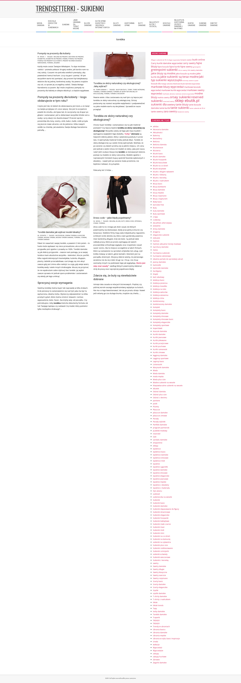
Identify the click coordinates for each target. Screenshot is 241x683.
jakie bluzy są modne (163, 73)
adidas (156, 126)
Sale (154, 437)
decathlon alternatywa (162, 223)
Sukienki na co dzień (161, 536)
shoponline (157, 443)
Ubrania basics (159, 629)
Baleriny (156, 135)
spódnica (138, 221)
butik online (198, 59)
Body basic (157, 202)
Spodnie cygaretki (160, 467)
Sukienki (156, 500)
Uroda (155, 641)
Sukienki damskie (160, 506)
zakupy (156, 653)
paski (155, 403)
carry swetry (189, 63)
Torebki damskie (160, 614)
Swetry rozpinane (160, 578)
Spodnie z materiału (161, 488)
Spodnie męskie (159, 482)
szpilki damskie (159, 593)
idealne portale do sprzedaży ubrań (168, 259)
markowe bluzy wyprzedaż (167, 86)
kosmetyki (41, 59)
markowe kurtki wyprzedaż (174, 90)
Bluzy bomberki (159, 186)
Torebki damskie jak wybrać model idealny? (59, 232)
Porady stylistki (159, 421)
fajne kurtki (174, 66)
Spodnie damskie (160, 470)
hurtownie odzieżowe (162, 256)
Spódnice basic (159, 452)
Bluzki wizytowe (159, 168)
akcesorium (59, 235)
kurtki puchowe (159, 346)
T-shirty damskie (160, 596)
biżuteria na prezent (76, 57)
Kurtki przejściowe (160, 343)
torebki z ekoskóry (117, 94)
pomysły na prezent (75, 59)
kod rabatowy (158, 277)
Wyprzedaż (157, 647)
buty (123, 221)
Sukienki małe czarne (162, 524)
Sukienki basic (159, 503)
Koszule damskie (160, 331)
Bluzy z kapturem (160, 199)
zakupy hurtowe (159, 656)
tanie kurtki (164, 108)
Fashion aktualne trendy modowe (167, 244)
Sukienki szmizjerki (161, 551)
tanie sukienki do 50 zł (197, 108)
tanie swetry (157, 111)
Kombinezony (158, 301)
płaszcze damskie (160, 412)
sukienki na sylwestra (162, 542)
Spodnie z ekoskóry (161, 485)
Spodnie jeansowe (160, 479)
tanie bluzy (182, 104)
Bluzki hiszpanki (159, 159)
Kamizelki (157, 265)
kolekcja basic (158, 280)
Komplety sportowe (161, 325)
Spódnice (157, 449)
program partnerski (161, 427)
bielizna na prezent (61, 57)
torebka (50, 63)
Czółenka (156, 220)
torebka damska (106, 91)
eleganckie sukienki (161, 235)
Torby (127, 134)
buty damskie (158, 211)
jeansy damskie (159, 262)
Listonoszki (157, 364)
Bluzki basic (158, 153)
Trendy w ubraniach (161, 626)
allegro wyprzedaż (174, 60)
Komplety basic (159, 310)
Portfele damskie (160, 424)
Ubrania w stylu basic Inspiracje (166, 638)
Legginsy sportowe (160, 358)
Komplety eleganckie (161, 322)
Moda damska (159, 373)
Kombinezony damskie (162, 304)
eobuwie (156, 238)
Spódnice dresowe (160, 458)
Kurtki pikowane (159, 340)
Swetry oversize (159, 575)
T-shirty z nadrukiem (161, 599)
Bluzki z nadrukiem (161, 180)
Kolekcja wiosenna (160, 295)
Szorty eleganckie (160, 587)
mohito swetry (163, 97)
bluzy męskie (158, 193)
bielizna (112, 221)
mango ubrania (167, 84)
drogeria (156, 232)
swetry (155, 563)
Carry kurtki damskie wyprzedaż (166, 63)
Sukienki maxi (158, 527)
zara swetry (170, 111)
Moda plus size (159, 379)
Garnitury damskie (160, 247)
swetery (171, 104)
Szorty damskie (159, 584)
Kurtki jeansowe (159, 337)
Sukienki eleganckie (161, 515)
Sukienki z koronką (160, 560)
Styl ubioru (157, 491)
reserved (156, 433)
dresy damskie (159, 229)
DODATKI (43, 235)
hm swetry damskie (195, 70)
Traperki (156, 617)
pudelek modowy (160, 430)
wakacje (156, 644)
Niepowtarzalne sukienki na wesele (168, 385)
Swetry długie (158, 569)
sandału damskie (160, 440)
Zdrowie (156, 659)
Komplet (156, 307)
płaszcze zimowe (160, 415)
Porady (156, 418)
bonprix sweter (186, 60)
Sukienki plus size (160, 545)
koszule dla (156, 83)
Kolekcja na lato (159, 289)
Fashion (156, 241)
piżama (65, 59)
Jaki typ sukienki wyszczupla (177, 78)
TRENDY (156, 620)
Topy (155, 608)
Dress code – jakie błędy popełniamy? (112, 217)
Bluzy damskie (159, 190)
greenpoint (197, 67)
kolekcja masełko (160, 286)
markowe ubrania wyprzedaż (184, 94)
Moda (42, 57)
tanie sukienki (180, 108)
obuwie (156, 388)
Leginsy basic (158, 361)
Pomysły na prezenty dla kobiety (54, 53)
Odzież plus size (160, 394)
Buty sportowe (159, 214)
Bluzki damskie (159, 156)
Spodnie (156, 464)
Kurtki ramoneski (160, 349)
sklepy (155, 446)
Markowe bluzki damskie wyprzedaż (186, 84)
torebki (107, 94)
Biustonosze (158, 147)
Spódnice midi (159, 461)
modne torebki (49, 237)
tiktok (155, 602)
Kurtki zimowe (159, 352)
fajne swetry (186, 66)
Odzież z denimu (160, 397)
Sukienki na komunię (161, 539)
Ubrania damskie (160, 632)
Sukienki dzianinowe (161, 512)
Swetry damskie (159, 566)
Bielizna (156, 141)
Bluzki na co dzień (160, 165)
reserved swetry (168, 101)
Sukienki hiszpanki (160, 518)
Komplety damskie (160, 313)
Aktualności (158, 132)
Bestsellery (157, 138)
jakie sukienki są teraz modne (179, 77)
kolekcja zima (158, 298)
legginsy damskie (160, 355)
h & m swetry (182, 70)
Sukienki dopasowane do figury (166, 509)
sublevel (156, 494)
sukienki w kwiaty (160, 554)
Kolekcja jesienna (160, 283)
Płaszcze (156, 409)
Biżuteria (156, 150)
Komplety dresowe (160, 316)
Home (155, 250)
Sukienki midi (158, 530)
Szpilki (155, 590)
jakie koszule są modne (186, 73)
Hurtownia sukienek (161, 253)
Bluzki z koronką (159, 177)
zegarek (57, 63)
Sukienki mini (158, 533)
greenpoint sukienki (164, 70)
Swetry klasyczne (160, 572)
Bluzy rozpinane (159, 196)
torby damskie (101, 89)
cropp (155, 217)
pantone (156, 400)
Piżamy (156, 406)
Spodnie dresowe (160, 473)
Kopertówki (157, 328)
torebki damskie (43, 239)
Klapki (155, 274)
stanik (95, 223)
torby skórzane (139, 89)
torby (130, 89)
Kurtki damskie (159, 334)
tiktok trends (158, 605)
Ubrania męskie (159, 635)
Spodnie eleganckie (161, 476)
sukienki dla (159, 104)
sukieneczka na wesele (162, 497)
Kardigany (157, 271)
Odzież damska (159, 391)
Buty (155, 208)
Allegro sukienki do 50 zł (159, 60)
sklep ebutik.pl (121, 89)
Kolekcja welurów (160, 292)
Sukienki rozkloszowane (163, 548)
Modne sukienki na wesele (164, 382)
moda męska (158, 376)
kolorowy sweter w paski (190, 80)
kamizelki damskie (160, 268)
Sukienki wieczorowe (161, 557)
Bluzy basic (157, 183)
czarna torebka (71, 235)
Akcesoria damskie (160, 129)
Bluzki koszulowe (160, 162)
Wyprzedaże (158, 650)
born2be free (158, 205)
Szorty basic (158, 581)
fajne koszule (163, 66)
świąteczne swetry (183, 112)
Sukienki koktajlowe (161, 521)
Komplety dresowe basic (163, 319)
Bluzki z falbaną (159, 174)
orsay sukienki (180, 97)
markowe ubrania (169, 94)
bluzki (118, 221)
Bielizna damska (160, 144)
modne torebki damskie (64, 237)
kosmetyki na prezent (54, 59)
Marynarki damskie (161, 367)
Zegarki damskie (160, 662)
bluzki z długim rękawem (163, 171)
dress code (130, 221)
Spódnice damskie (160, 455)
